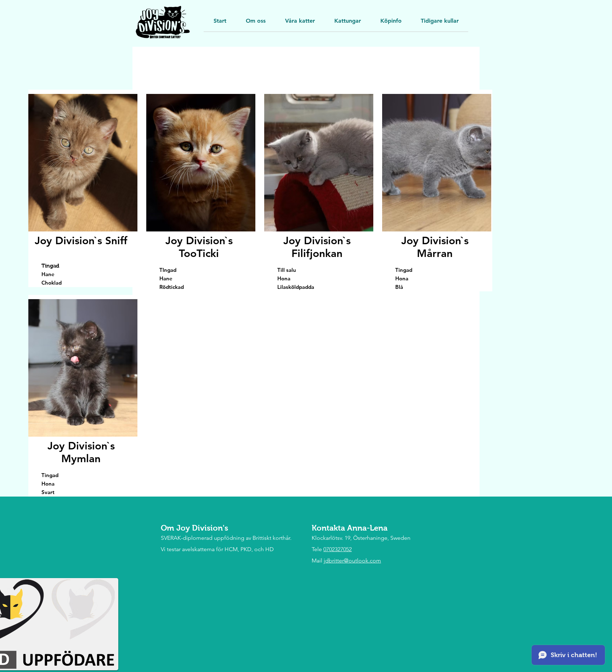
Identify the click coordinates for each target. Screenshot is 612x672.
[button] (439, 23)
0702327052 (337, 549)
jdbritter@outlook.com (352, 560)
